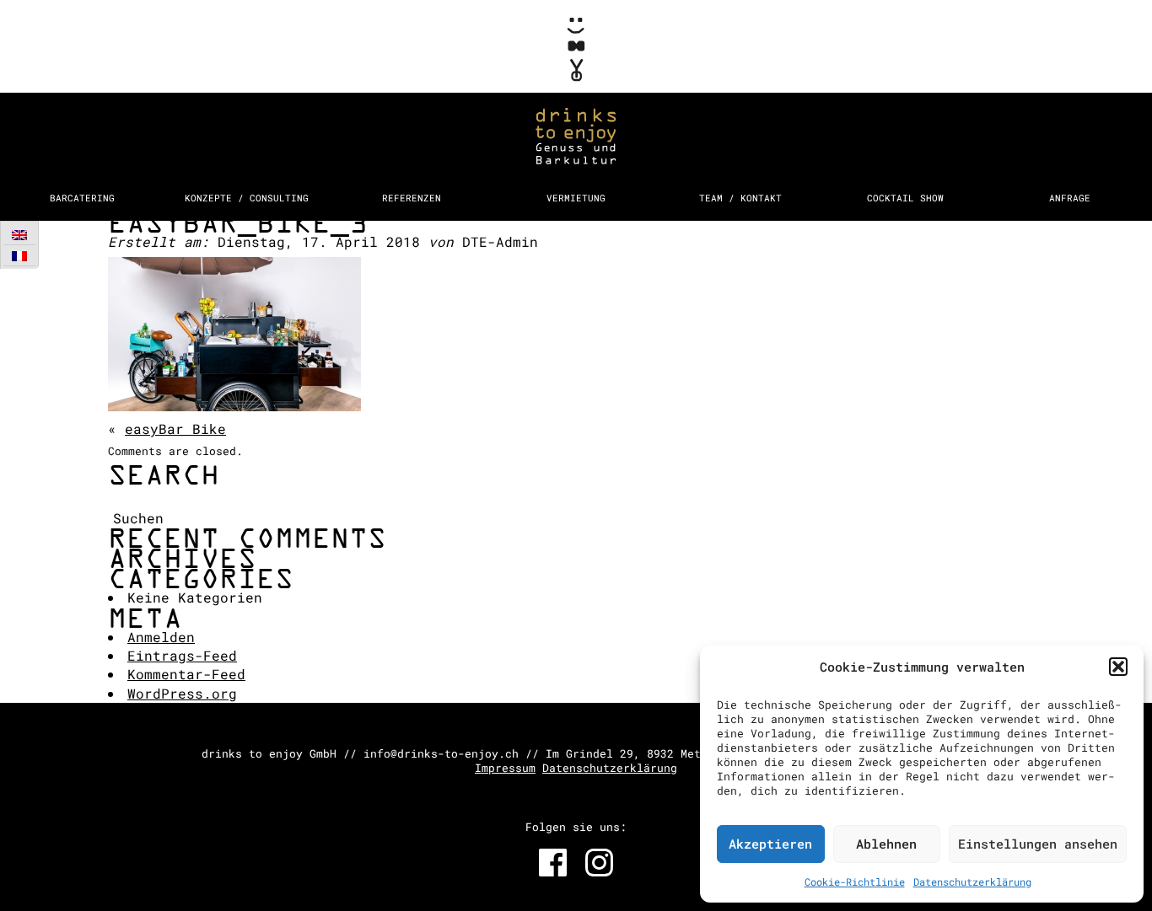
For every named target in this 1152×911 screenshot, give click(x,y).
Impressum (505, 767)
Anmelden (161, 637)
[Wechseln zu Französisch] (19, 255)
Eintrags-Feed (182, 655)
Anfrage (1069, 197)
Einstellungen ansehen (1037, 843)
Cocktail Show (905, 197)
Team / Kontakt (740, 197)
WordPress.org (182, 693)
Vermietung (576, 197)
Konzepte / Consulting (247, 197)
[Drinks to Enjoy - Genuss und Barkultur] (576, 90)
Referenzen (411, 197)
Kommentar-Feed (186, 674)
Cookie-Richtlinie (855, 881)
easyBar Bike (175, 428)
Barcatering (82, 197)
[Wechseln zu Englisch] (19, 234)
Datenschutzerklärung (972, 881)
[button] (1118, 666)
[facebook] (553, 862)
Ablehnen (886, 843)
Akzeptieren (770, 843)
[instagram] (599, 862)
